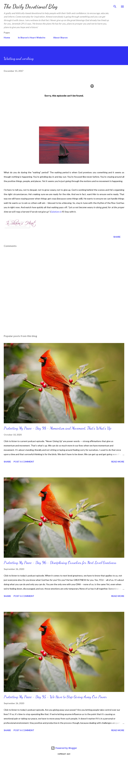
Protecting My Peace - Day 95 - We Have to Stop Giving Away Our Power (55, 697)
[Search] (115, 5)
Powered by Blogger (66, 748)
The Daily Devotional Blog (31, 6)
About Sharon (60, 37)
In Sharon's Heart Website (31, 37)
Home (7, 37)
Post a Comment (24, 461)
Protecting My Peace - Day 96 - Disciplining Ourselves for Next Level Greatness (60, 562)
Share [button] (117, 236)
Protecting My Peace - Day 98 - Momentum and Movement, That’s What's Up (57, 428)
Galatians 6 (55, 211)
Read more (117, 461)
